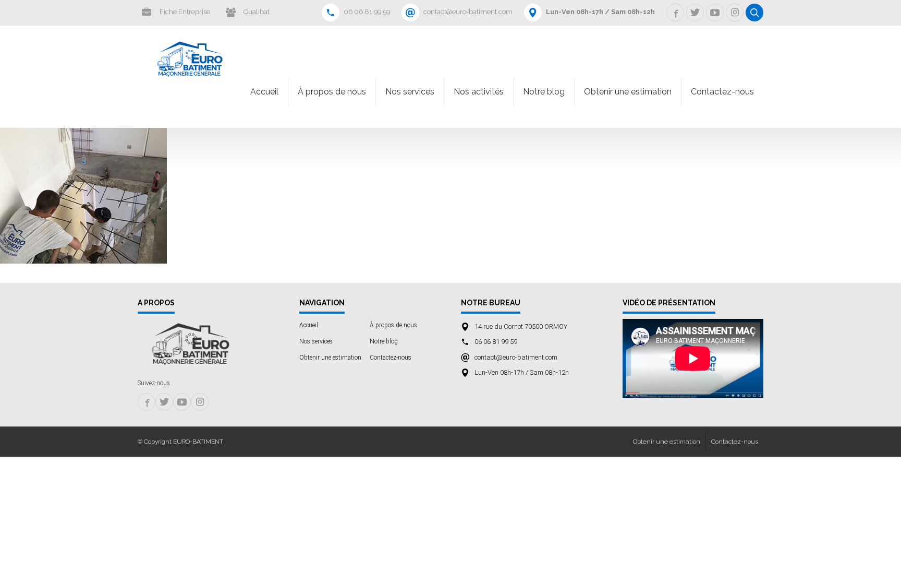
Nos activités (479, 92)
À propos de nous (332, 92)
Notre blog (544, 92)
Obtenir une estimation (628, 92)
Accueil (264, 92)
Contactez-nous (722, 92)
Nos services (409, 92)
